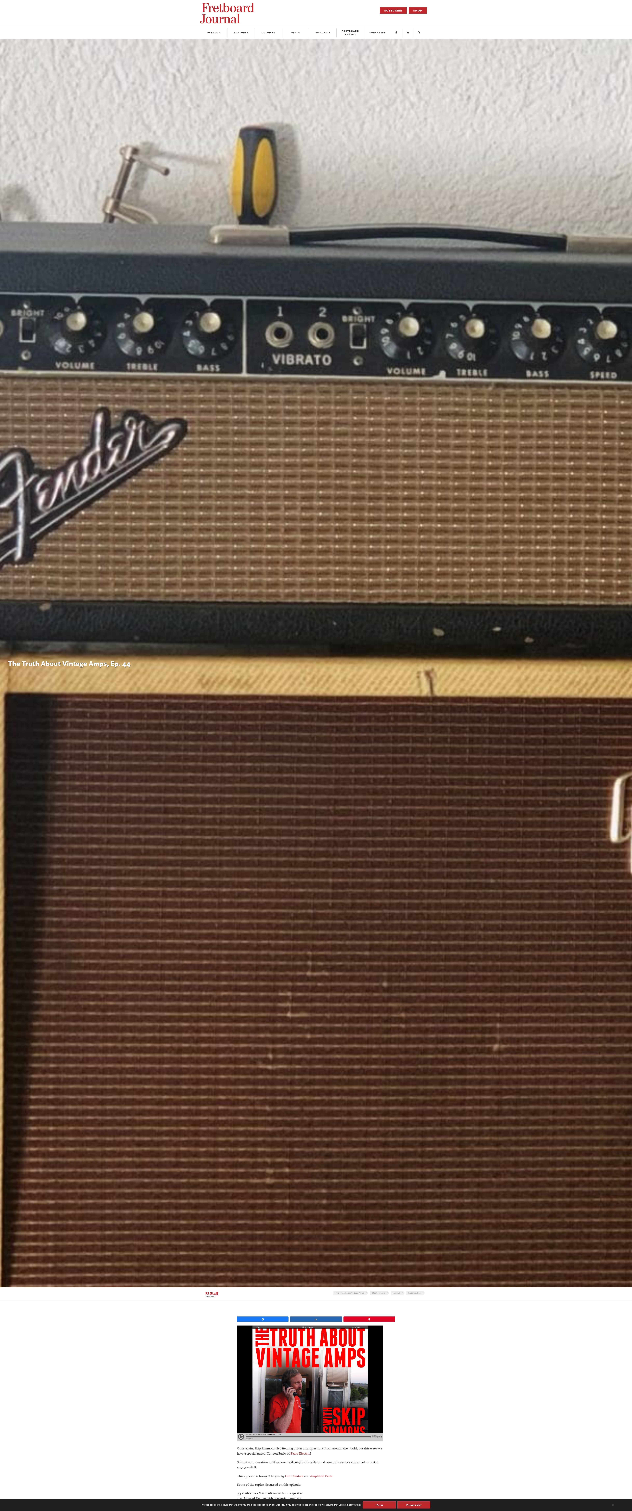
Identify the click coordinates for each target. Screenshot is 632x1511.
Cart (408, 32)
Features (241, 32)
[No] (613, 1505)
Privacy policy (414, 1505)
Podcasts (323, 32)
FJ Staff (211, 1293)
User (397, 32)
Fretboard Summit (350, 32)
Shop (417, 10)
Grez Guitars (294, 1476)
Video (296, 32)
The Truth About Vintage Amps (349, 1292)
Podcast (396, 1292)
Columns (269, 32)
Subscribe (393, 10)
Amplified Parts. (321, 1476)
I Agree (379, 1505)
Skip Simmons (378, 1292)
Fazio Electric (414, 1292)
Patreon (214, 32)
